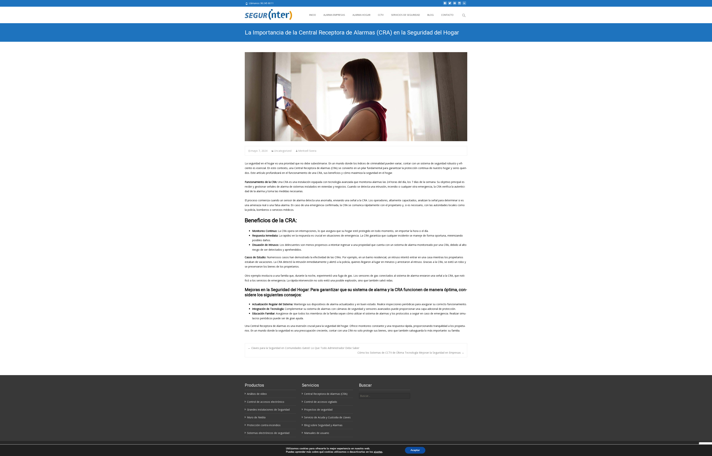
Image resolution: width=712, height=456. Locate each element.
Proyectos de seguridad (318, 409)
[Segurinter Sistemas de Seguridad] (266, 14)
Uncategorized (282, 150)
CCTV (381, 15)
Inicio (312, 15)
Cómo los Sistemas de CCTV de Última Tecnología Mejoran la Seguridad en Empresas (410, 352)
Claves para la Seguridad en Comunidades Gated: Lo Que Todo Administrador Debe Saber (303, 348)
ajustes (378, 452)
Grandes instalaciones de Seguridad (268, 409)
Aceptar (415, 450)
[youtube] (454, 4)
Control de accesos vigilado (320, 401)
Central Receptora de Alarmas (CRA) (325, 394)
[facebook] (445, 4)
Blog (430, 15)
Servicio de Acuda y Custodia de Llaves (327, 417)
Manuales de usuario (316, 433)
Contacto (447, 15)
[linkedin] (464, 4)
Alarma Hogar (361, 15)
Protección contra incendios (264, 425)
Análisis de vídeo (257, 394)
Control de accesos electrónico (265, 401)
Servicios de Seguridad (405, 15)
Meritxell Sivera (307, 150)
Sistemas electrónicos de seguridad (268, 433)
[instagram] (459, 4)
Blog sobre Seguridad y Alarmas (323, 425)
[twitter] (450, 4)
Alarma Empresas (334, 15)
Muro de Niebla (256, 417)
